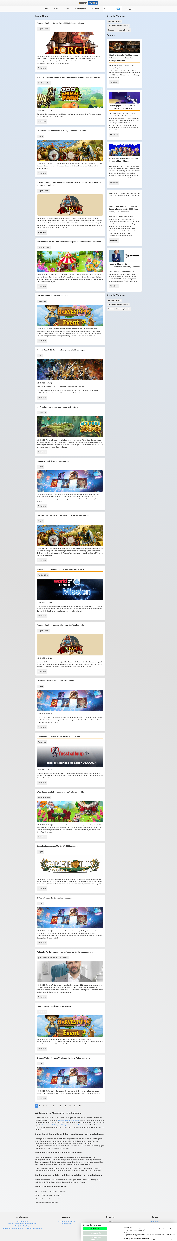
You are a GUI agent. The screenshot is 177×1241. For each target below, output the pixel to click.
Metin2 (40, 355)
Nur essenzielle (95, 1233)
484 (75, 1106)
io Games (95, 8)
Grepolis (40, 136)
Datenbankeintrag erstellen (66, 1221)
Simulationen (79, 1125)
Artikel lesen (42, 68)
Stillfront (111, 21)
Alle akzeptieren (95, 1228)
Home (46, 8)
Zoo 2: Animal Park (44, 83)
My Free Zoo (42, 412)
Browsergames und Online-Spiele (69, 1120)
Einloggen (129, 9)
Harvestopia (42, 301)
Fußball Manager (46, 1125)
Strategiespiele (66, 1125)
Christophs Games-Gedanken (118, 26)
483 (70, 1106)
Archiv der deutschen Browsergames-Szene (22, 1223)
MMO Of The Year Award (22, 1226)
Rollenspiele (56, 1125)
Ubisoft (118, 21)
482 (65, 1106)
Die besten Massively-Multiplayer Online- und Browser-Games (22, 1228)
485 (80, 1106)
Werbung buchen (22, 1221)
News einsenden (66, 1223)
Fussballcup (42, 742)
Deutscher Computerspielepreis (119, 30)
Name (111, 1221)
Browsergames (80, 8)
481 (60, 1106)
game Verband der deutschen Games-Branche (53, 958)
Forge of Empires (43, 29)
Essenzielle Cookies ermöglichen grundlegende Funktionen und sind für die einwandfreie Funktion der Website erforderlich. (149, 1229)
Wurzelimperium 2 (44, 247)
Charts (67, 8)
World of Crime (43, 575)
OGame (40, 467)
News (56, 8)
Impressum (154, 1221)
